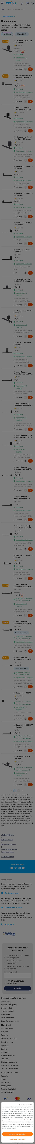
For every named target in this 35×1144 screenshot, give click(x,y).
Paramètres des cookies (17, 1139)
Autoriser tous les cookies (17, 1134)
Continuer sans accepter (26, 1104)
